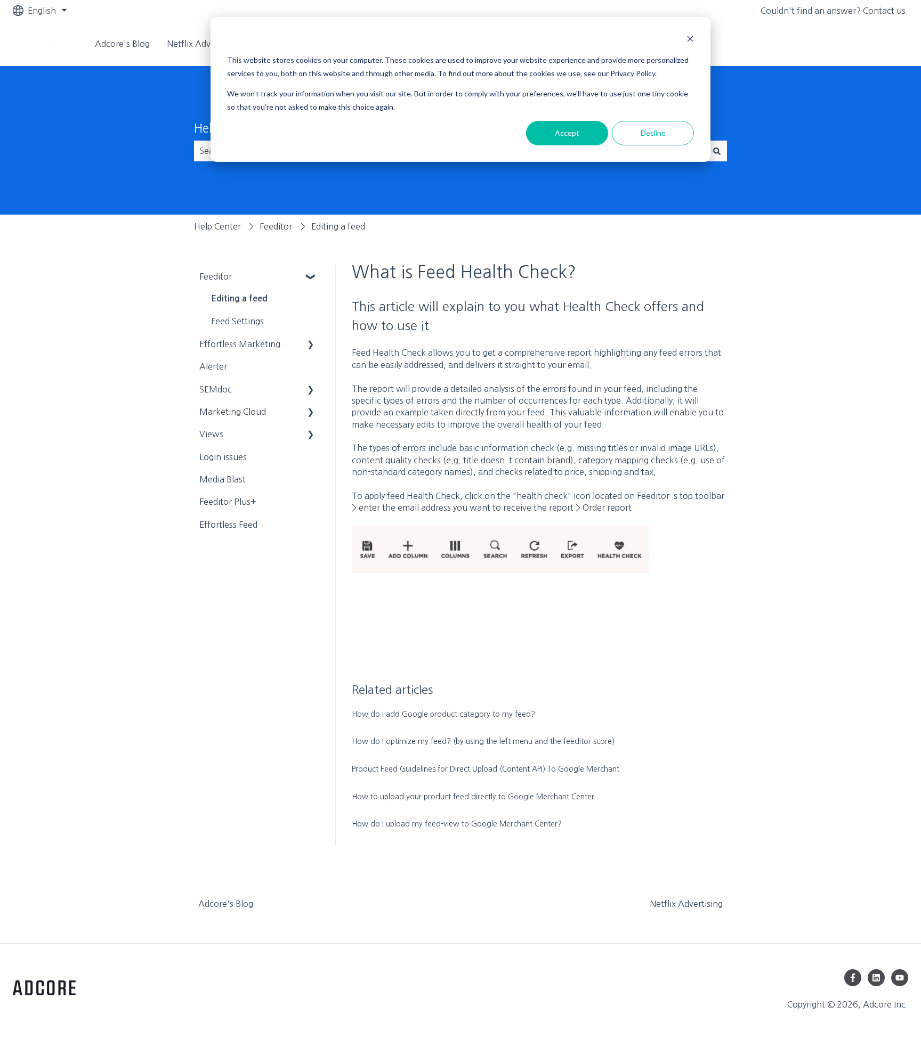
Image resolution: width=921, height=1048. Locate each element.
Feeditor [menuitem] (215, 276)
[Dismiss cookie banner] (690, 40)
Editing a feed (338, 226)
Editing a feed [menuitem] (239, 298)
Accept (567, 132)
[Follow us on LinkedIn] (876, 977)
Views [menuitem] (211, 434)
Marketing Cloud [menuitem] (232, 411)
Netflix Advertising (203, 43)
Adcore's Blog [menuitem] (225, 903)
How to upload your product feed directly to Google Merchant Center (473, 796)
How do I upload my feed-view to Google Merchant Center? (457, 824)
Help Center (217, 226)
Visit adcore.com (864, 43)
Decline (653, 132)
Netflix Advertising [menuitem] (686, 903)
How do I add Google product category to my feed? (443, 714)
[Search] (717, 151)
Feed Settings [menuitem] (237, 321)
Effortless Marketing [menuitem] (239, 344)
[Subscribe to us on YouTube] (899, 977)
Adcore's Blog (122, 43)
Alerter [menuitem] (213, 366)
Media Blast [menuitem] (222, 479)
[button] (310, 277)
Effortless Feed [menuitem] (228, 524)
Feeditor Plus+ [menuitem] (227, 501)
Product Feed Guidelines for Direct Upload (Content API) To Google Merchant (485, 769)
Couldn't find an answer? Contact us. (834, 10)
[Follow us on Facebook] (852, 977)
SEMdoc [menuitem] (215, 389)
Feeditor (276, 226)
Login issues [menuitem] (223, 457)
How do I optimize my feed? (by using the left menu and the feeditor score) (483, 741)
